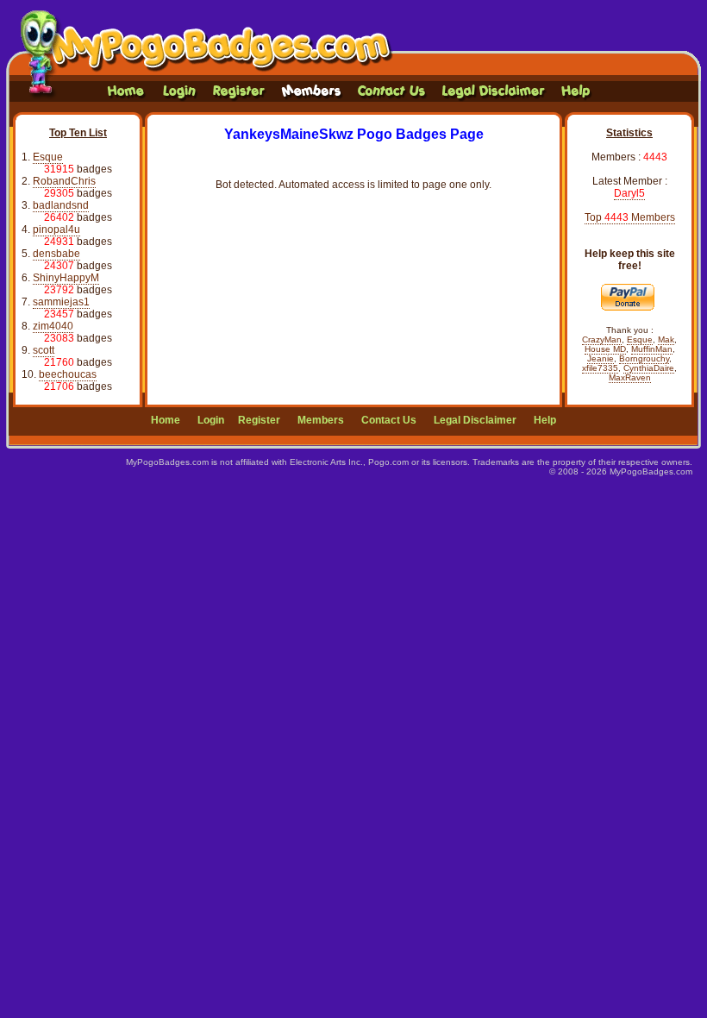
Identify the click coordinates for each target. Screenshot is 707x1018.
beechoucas (68, 374)
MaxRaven (630, 377)
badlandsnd (61, 205)
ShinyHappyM (66, 278)
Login (210, 420)
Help (545, 420)
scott (43, 350)
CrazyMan (602, 339)
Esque (48, 157)
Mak (666, 339)
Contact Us (388, 420)
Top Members (630, 217)
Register (259, 420)
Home (165, 420)
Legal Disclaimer (475, 420)
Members (320, 420)
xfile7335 (600, 368)
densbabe (56, 254)
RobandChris (64, 181)
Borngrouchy (644, 358)
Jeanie (600, 358)
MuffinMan (652, 349)
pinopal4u (56, 229)
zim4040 (53, 326)
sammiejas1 (61, 302)
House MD (605, 349)
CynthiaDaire (648, 368)
